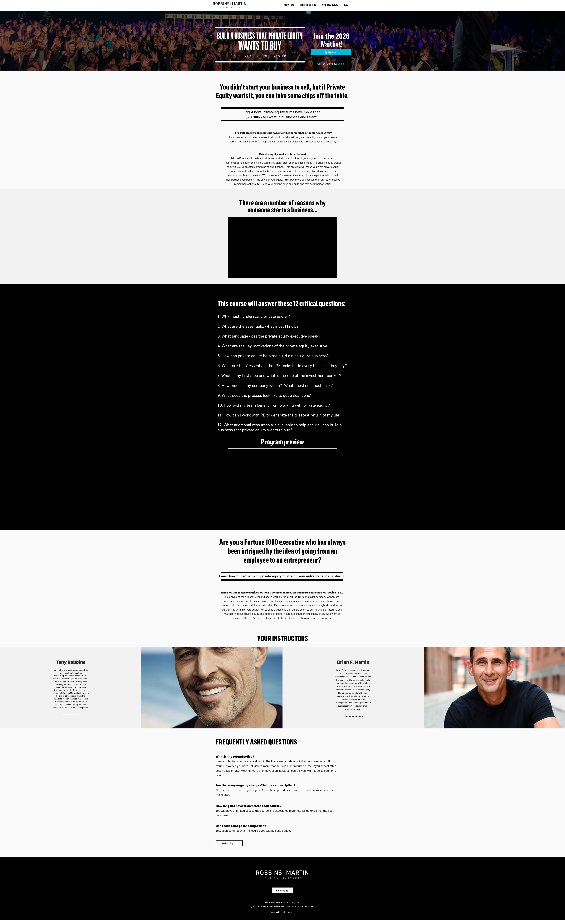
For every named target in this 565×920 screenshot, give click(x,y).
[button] (281, 912)
